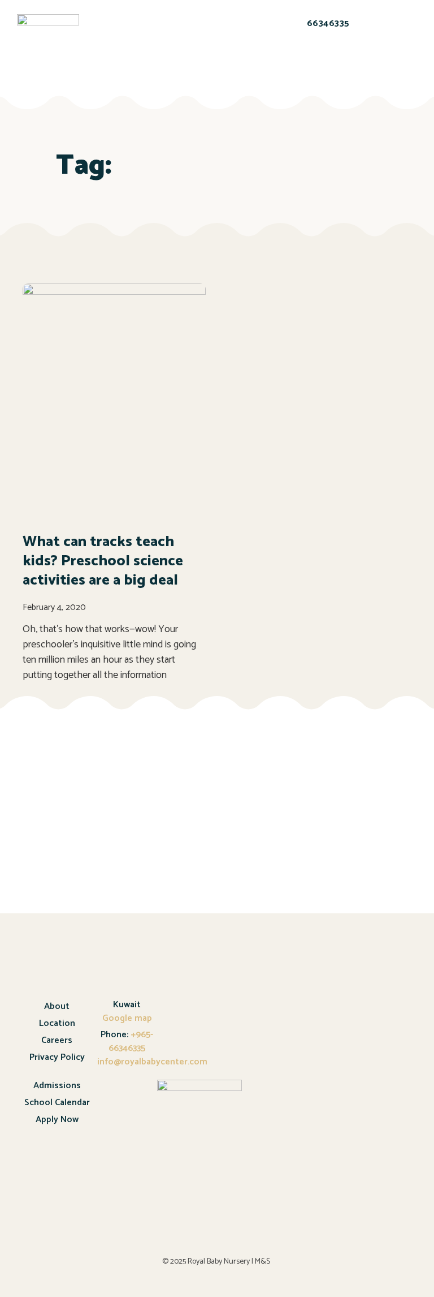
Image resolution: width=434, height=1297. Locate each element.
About (57, 1006)
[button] (114, 39)
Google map (127, 1018)
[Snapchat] (287, 62)
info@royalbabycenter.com (152, 1062)
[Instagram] (346, 62)
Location (57, 1023)
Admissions (57, 1085)
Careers (56, 1040)
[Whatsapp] (317, 62)
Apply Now (57, 1119)
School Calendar (57, 1102)
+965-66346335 (130, 1041)
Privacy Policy (57, 1057)
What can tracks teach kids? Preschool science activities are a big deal (103, 561)
